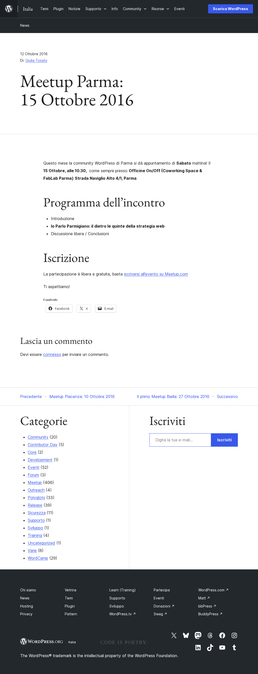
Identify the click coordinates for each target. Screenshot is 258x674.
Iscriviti (224, 439)
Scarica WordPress (230, 9)
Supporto (36, 520)
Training (35, 535)
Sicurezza (37, 512)
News (24, 25)
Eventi (33, 467)
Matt (204, 598)
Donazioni (164, 606)
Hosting (26, 606)
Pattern (71, 614)
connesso (52, 354)
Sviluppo (35, 527)
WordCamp (38, 558)
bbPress (207, 606)
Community (38, 437)
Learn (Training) (122, 590)
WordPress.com (213, 590)
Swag (160, 614)
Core (32, 452)
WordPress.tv (122, 614)
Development (40, 459)
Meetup (35, 482)
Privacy (26, 614)
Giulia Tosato (36, 60)
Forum (33, 474)
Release (35, 505)
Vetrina (70, 590)
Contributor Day (42, 444)
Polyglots (36, 497)
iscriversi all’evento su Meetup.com (156, 274)
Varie (32, 550)
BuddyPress (210, 614)
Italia (72, 642)
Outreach (36, 490)
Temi (69, 598)
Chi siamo (28, 590)
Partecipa (162, 590)
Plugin (70, 606)
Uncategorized (41, 542)
